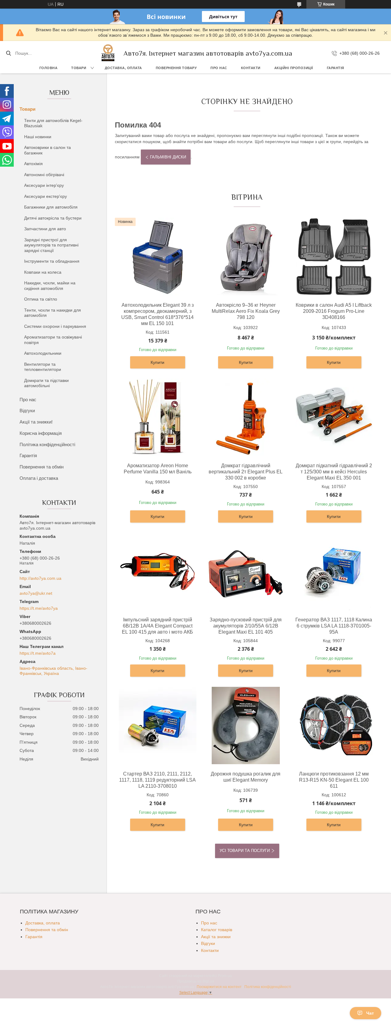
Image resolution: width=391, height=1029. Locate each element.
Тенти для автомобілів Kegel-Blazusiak (53, 123)
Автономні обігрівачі (44, 174)
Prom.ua (225, 976)
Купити (157, 362)
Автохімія (33, 163)
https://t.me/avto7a (38, 653)
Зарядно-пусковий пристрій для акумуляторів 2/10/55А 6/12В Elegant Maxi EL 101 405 (246, 626)
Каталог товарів (216, 929)
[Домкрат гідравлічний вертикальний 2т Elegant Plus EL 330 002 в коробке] (245, 417)
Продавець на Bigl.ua (195, 981)
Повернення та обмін (42, 466)
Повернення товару (176, 68)
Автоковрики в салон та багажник (47, 150)
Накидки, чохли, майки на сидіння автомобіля (49, 285)
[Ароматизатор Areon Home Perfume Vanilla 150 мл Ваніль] (157, 417)
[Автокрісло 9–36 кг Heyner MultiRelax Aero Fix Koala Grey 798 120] (245, 256)
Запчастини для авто (45, 228)
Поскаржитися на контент (219, 987)
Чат (370, 1013)
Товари (78, 68)
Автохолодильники (42, 353)
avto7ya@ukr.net (36, 593)
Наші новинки (37, 136)
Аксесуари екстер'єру (45, 196)
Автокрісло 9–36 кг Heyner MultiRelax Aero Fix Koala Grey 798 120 (246, 311)
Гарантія (335, 68)
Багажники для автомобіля (51, 207)
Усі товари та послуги (245, 850)
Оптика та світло (40, 299)
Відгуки (27, 410)
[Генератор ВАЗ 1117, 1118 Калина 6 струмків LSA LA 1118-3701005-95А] (334, 571)
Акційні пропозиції (293, 68)
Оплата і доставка (39, 478)
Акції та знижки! (36, 421)
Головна (48, 68)
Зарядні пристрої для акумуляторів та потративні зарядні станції (51, 245)
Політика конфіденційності (47, 444)
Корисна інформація (41, 433)
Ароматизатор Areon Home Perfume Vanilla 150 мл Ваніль (158, 468)
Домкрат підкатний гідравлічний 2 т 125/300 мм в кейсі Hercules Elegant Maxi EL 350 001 (334, 471)
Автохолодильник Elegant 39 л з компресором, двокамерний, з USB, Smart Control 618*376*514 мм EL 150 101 (157, 314)
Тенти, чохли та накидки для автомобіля (52, 313)
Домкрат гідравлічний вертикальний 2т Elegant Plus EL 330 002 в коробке (246, 471)
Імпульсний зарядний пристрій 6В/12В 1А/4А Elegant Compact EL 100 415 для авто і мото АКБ (157, 626)
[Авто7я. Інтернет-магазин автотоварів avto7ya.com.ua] (108, 53)
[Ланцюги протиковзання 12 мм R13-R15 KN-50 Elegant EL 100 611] (334, 725)
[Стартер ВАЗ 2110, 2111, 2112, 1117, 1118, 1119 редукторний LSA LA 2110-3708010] (157, 725)
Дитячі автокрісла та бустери (53, 218)
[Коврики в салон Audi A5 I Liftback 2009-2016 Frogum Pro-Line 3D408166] (334, 256)
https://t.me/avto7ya (39, 608)
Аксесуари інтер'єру (44, 185)
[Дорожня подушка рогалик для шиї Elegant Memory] (245, 725)
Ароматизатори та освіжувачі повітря (53, 340)
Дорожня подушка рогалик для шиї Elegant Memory (245, 777)
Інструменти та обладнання (51, 261)
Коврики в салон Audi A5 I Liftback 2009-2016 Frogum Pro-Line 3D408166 (334, 311)
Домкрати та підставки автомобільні (46, 383)
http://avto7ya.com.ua (40, 578)
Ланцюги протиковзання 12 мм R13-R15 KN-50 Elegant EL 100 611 (334, 780)
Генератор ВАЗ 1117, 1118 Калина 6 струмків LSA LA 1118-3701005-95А (333, 626)
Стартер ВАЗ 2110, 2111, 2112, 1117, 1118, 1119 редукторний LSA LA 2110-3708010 (157, 780)
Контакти (251, 68)
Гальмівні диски (168, 157)
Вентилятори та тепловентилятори (42, 367)
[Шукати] (8, 53)
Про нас (218, 68)
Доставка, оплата (123, 68)
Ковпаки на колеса (42, 272)
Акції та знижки (216, 936)
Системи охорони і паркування (55, 326)
